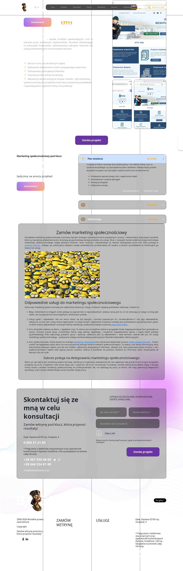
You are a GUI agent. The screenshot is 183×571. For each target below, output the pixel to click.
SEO (98, 530)
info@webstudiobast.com (37, 470)
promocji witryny (33, 245)
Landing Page (63, 560)
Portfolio (64, 7)
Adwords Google (104, 534)
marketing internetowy (84, 342)
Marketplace (62, 534)
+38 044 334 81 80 (37, 464)
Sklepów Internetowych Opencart (68, 540)
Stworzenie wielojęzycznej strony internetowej (69, 566)
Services (114, 7)
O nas (53, 7)
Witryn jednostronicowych (69, 556)
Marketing (101, 7)
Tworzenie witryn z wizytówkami (66, 551)
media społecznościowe (140, 342)
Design (89, 7)
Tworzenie (77, 7)
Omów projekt (91, 140)
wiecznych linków (120, 324)
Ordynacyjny (127, 7)
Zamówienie (37, 22)
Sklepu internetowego (67, 530)
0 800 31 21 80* (137, 6)
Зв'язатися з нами (151, 191)
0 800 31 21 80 (35, 442)
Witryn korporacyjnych (67, 545)
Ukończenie (102, 525)
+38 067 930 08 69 (37, 459)
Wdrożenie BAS (103, 538)
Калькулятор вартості (131, 191)
